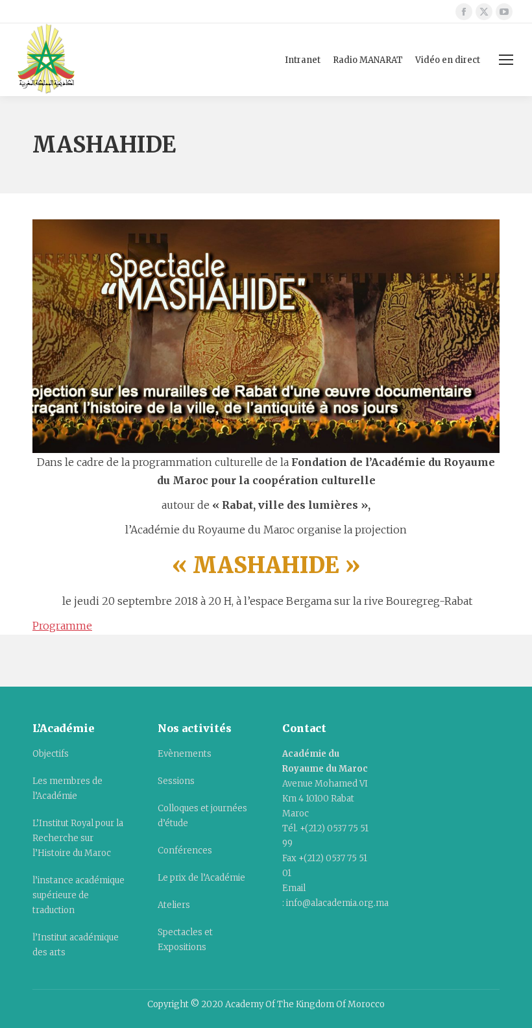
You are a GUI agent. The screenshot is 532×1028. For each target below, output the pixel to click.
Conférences (185, 850)
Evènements (185, 753)
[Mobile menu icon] (506, 60)
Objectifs (50, 753)
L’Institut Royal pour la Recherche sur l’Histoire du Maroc (77, 838)
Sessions (176, 781)
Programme (62, 625)
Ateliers (174, 905)
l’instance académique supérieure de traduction (78, 895)
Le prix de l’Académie (201, 877)
